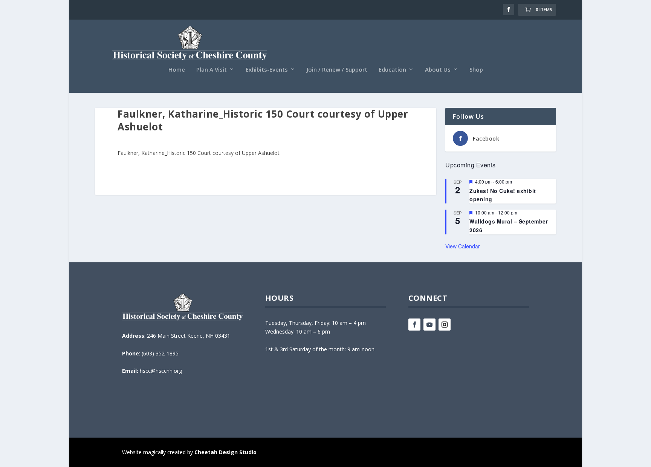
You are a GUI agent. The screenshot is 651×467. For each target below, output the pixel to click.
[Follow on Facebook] (414, 324)
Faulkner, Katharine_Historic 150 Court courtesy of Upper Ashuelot (199, 152)
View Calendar (462, 246)
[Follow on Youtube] (429, 324)
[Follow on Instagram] (445, 324)
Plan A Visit (211, 69)
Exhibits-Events (267, 69)
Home (176, 69)
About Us (438, 69)
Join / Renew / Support (337, 69)
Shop (476, 69)
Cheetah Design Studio (225, 452)
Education (392, 69)
